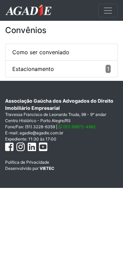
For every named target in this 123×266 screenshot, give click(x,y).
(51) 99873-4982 (79, 126)
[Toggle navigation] (108, 10)
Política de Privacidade (27, 162)
